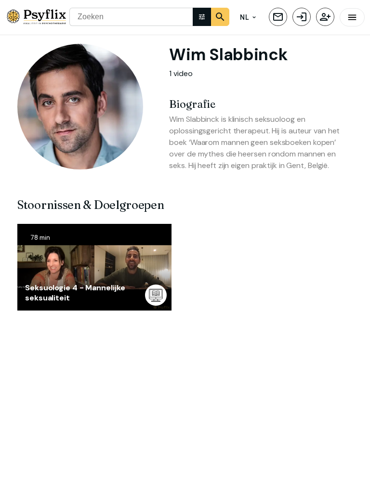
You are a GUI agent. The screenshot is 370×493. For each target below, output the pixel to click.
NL (244, 17)
